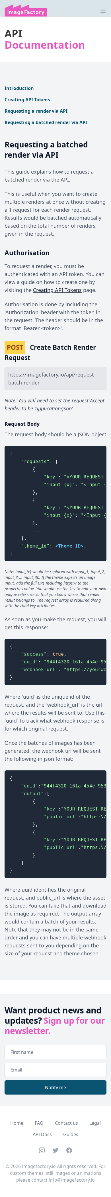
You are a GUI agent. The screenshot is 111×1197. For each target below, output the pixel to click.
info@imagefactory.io (72, 1180)
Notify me (55, 1087)
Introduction (19, 88)
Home (16, 1123)
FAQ (39, 1123)
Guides (70, 1134)
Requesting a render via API (36, 111)
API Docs (42, 1134)
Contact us (66, 1123)
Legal (95, 1123)
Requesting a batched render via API (46, 122)
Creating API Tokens (27, 99)
